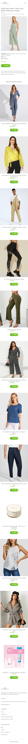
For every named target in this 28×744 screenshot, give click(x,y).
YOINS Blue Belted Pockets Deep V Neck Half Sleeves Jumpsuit (14, 124)
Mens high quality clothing (7, 716)
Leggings (8, 55)
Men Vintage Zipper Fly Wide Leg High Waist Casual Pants (14, 484)
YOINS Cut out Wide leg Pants (14, 329)
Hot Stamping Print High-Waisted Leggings (14, 279)
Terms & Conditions (5, 732)
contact (2, 729)
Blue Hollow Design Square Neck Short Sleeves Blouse (14, 432)
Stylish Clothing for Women (13, 53)
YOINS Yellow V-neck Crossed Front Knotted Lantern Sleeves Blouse (14, 176)
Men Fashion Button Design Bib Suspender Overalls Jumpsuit (14, 228)
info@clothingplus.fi (5, 704)
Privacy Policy (4, 734)
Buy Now (6, 65)
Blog (2, 727)
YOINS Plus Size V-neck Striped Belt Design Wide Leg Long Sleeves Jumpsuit (14, 380)
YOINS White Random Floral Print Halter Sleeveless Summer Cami (14, 578)
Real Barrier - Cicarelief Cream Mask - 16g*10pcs (14, 672)
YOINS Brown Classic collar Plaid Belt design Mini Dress (14, 630)
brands (2, 711)
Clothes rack (4, 714)
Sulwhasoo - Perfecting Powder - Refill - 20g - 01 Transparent (14, 527)
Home (2, 12)
